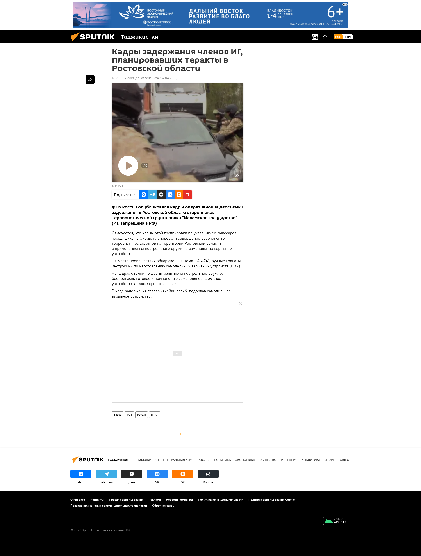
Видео (117, 414)
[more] (90, 79)
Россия (141, 414)
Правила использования (126, 500)
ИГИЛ (154, 414)
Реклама (155, 500)
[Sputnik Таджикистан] (94, 42)
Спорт (329, 460)
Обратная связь (163, 506)
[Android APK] (336, 521)
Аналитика (311, 460)
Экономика (245, 460)
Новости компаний (179, 500)
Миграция (289, 460)
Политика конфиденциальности (220, 500)
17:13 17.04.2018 (123, 78)
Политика (222, 460)
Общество (268, 460)
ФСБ (129, 414)
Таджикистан (147, 460)
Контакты (97, 500)
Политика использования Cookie (271, 500)
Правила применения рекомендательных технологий (108, 506)
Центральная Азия (178, 460)
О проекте (77, 500)
